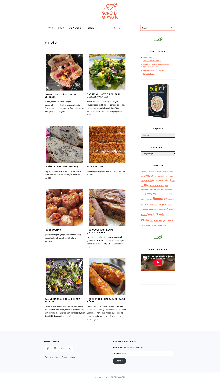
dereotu (156, 176)
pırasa (150, 199)
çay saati (152, 224)
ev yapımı (146, 180)
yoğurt (152, 214)
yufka (151, 221)
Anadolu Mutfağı (148, 171)
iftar (147, 185)
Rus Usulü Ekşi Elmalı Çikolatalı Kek (100, 231)
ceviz (143, 176)
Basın (64, 357)
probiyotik (144, 199)
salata (156, 205)
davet (149, 175)
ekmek (161, 176)
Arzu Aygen (55, 357)
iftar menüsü (157, 185)
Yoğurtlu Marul (148, 74)
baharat (158, 171)
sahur (149, 204)
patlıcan (164, 194)
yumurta (158, 220)
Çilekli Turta (147, 57)
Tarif (46, 357)
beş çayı (171, 171)
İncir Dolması (53, 229)
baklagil (164, 171)
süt (169, 205)
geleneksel (164, 180)
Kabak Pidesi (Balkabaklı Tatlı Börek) (106, 300)
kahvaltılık (160, 190)
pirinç (170, 194)
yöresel (169, 220)
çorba (160, 225)
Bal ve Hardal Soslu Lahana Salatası (62, 300)
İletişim (72, 357)
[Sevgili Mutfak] (110, 22)
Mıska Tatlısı (95, 166)
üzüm (164, 225)
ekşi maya (169, 176)
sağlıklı (163, 204)
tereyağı (144, 209)
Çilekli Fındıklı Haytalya (152, 61)
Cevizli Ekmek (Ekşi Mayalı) (61, 166)
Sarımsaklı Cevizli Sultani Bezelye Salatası (103, 95)
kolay (149, 193)
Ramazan (160, 198)
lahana (159, 194)
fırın (154, 180)
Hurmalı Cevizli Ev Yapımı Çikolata (60, 95)
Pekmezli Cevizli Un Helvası (153, 70)
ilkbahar (153, 189)
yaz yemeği (162, 209)
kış (154, 193)
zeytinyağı (144, 225)
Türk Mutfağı (153, 209)
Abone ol (119, 360)
